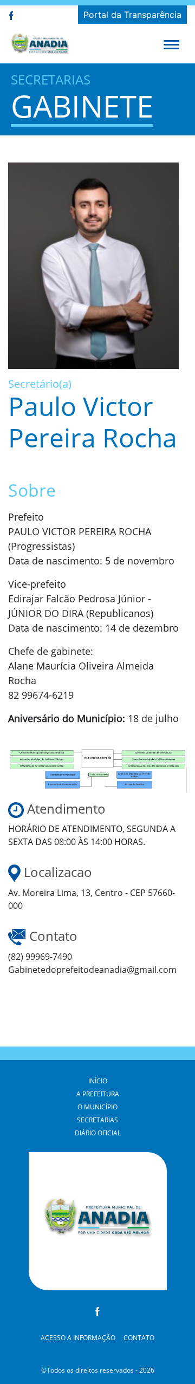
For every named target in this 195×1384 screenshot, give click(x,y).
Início (97, 1081)
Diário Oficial (98, 1133)
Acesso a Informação (78, 1337)
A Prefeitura (97, 1094)
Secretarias (97, 1120)
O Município (97, 1107)
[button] (171, 44)
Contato (138, 1337)
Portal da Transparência (132, 14)
